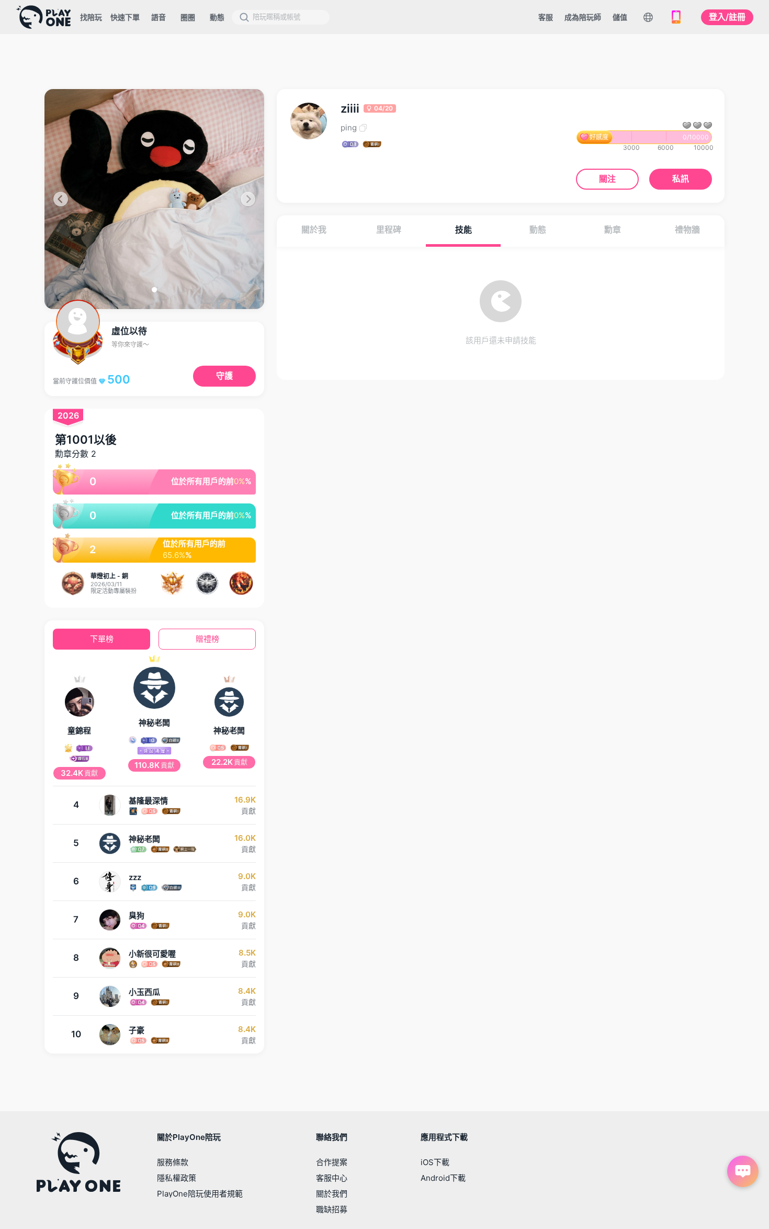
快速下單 (125, 17)
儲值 (620, 17)
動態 (217, 17)
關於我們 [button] (331, 1194)
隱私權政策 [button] (176, 1178)
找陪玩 (91, 17)
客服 (545, 17)
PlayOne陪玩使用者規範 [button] (200, 1194)
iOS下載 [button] (435, 1162)
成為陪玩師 (582, 17)
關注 (607, 178)
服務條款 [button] (172, 1162)
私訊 (680, 178)
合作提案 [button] (331, 1162)
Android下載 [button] (443, 1178)
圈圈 (187, 17)
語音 (158, 17)
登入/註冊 (727, 17)
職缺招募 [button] (331, 1209)
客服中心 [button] (331, 1178)
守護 (224, 375)
